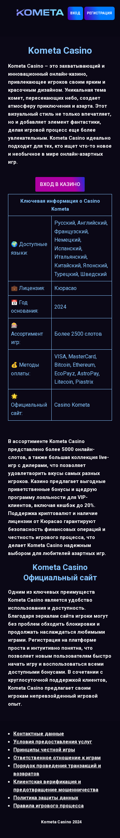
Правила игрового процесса (48, 806)
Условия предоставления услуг (52, 742)
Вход (75, 13)
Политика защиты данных (45, 798)
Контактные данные (38, 734)
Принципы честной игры (44, 750)
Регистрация (99, 13)
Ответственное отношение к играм (57, 758)
